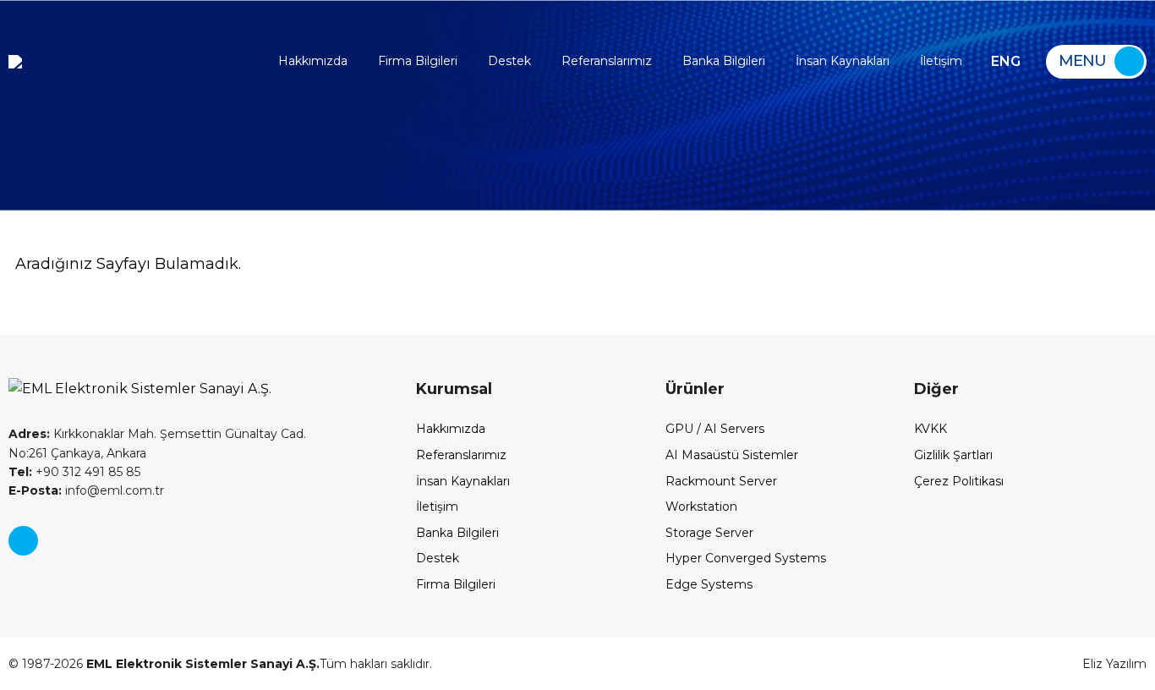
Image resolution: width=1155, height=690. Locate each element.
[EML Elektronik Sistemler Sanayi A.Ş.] (15, 61)
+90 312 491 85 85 (74, 471)
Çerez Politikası (959, 481)
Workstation (701, 506)
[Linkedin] (23, 541)
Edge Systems (709, 584)
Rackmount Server (721, 481)
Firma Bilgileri (417, 60)
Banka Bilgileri (723, 60)
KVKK (930, 428)
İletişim (941, 60)
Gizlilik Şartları (953, 455)
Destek (509, 60)
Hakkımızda (313, 60)
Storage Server (709, 532)
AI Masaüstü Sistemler (731, 455)
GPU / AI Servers (714, 428)
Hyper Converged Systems (745, 558)
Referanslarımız (606, 60)
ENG (1006, 61)
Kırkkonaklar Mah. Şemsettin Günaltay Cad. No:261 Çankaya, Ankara (157, 443)
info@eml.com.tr (86, 490)
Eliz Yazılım (1114, 663)
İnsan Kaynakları (843, 60)
